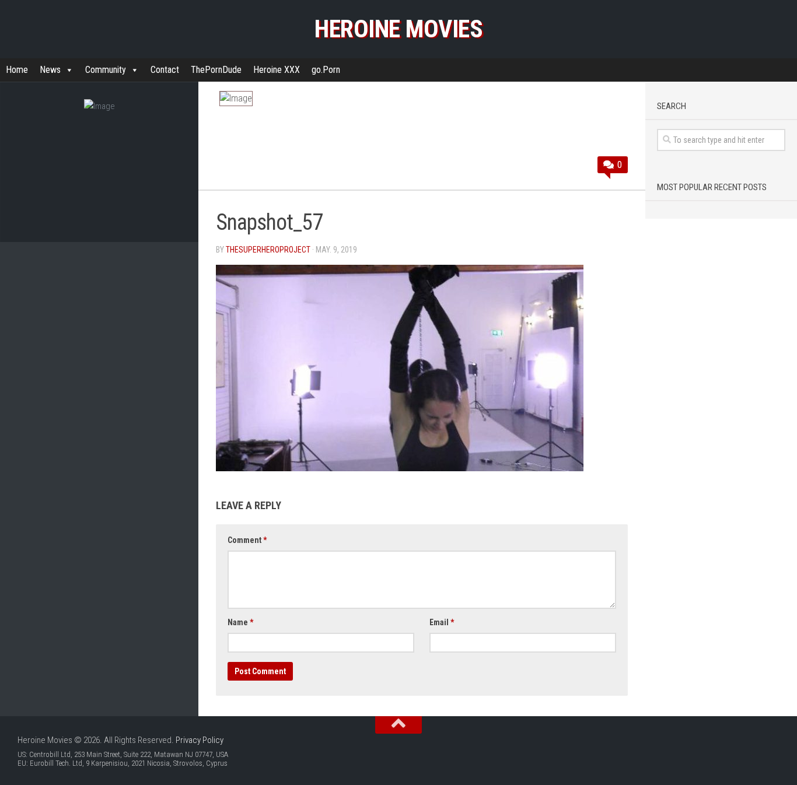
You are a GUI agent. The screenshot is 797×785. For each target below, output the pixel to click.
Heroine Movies (398, 29)
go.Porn (326, 69)
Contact (165, 69)
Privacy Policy (199, 740)
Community (105, 69)
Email (441, 622)
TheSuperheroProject (268, 249)
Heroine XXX (276, 69)
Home (17, 69)
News (50, 69)
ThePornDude (216, 69)
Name (240, 622)
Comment (247, 540)
